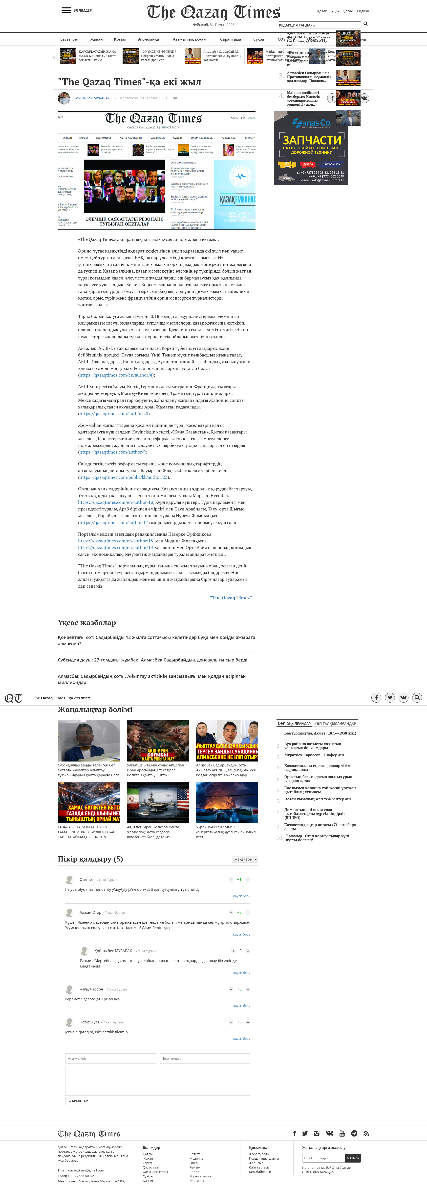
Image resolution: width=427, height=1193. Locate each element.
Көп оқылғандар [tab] (294, 723)
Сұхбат (259, 39)
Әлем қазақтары (155, 1172)
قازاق (335, 11)
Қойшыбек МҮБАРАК (92, 98)
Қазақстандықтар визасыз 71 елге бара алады (320, 827)
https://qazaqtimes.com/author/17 (114, 522)
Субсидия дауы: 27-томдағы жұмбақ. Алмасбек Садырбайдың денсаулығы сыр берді (152, 660)
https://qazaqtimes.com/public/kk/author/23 (124, 477)
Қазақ (322, 11)
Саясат (195, 1154)
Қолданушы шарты (264, 1158)
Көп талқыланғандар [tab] (335, 723)
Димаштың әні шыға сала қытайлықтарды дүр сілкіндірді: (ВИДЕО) (314, 814)
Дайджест (197, 1181)
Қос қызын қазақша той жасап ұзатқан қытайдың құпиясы (320, 790)
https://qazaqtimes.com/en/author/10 (115, 502)
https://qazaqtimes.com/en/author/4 (116, 375)
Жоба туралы (259, 1154)
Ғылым (195, 1167)
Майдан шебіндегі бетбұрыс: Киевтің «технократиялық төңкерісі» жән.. (303, 98)
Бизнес (148, 1181)
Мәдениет (197, 1158)
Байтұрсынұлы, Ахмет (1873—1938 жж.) (320, 733)
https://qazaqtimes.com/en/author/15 (115, 541)
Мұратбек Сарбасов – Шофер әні (314, 755)
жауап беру (241, 896)
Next (372, 57)
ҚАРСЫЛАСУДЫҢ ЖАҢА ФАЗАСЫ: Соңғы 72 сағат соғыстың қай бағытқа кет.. (309, 39)
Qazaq (348, 11)
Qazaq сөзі (151, 1167)
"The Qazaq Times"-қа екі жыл (60, 698)
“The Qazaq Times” (231, 598)
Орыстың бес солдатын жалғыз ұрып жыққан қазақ (318, 779)
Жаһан (96, 39)
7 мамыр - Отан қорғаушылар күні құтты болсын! (317, 838)
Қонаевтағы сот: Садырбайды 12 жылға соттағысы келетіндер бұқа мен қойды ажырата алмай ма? (156, 640)
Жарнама (256, 1163)
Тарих (147, 1163)
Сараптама (230, 39)
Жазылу (353, 1158)
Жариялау (78, 1101)
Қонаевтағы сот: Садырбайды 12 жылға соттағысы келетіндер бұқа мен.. (307, 118)
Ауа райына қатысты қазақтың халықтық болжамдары (312, 746)
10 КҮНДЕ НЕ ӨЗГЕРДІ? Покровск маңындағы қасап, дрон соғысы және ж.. (309, 59)
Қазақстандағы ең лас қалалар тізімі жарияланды (318, 768)
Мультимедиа (200, 1176)
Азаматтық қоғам (189, 39)
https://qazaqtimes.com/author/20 (114, 413)
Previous (54, 57)
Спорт (194, 1172)
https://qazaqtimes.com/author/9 (113, 452)
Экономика (148, 39)
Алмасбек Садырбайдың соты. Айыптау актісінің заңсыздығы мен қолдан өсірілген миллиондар (152, 679)
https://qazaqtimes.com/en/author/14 (115, 547)
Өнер (194, 1163)
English (363, 11)
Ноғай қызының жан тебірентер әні (317, 799)
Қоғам (120, 39)
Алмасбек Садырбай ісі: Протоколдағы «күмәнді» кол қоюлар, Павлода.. (309, 77)
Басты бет (69, 39)
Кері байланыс (260, 1172)
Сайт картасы (259, 1167)
